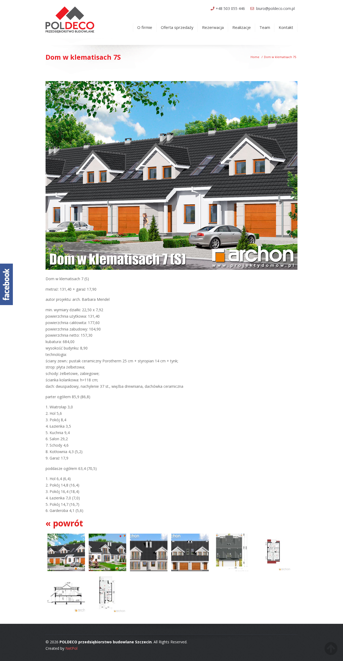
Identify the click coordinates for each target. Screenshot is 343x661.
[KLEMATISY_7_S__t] (148, 571)
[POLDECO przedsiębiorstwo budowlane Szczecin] (71, 19)
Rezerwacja (213, 27)
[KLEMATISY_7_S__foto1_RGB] (66, 571)
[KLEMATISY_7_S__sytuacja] (231, 571)
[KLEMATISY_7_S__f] (190, 571)
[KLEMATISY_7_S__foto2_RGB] (107, 571)
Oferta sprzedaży (177, 27)
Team (264, 27)
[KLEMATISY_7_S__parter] (107, 613)
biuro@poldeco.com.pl (275, 8)
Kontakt (286, 27)
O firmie (144, 27)
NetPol (71, 648)
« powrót (64, 523)
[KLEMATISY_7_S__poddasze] (272, 571)
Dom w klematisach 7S (280, 57)
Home (255, 57)
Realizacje (241, 27)
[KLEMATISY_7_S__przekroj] (66, 613)
